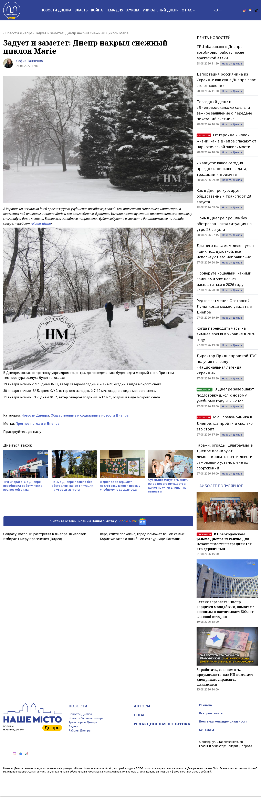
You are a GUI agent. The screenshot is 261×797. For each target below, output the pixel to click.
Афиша (132, 10)
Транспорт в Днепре (83, 722)
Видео (73, 726)
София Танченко (29, 61)
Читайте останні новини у (94, 521)
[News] (250, 10)
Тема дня (114, 10)
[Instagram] (244, 10)
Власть (81, 10)
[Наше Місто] (11, 10)
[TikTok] (256, 10)
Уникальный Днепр (160, 10)
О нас (187, 10)
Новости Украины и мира (86, 718)
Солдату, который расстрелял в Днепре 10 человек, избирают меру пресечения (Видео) (45, 536)
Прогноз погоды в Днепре (37, 423)
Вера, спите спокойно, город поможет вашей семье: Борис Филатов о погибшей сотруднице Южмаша (142, 536)
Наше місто (41, 223)
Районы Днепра (80, 730)
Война (97, 10)
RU (215, 10)
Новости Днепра (56, 10)
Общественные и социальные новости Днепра (89, 415)
